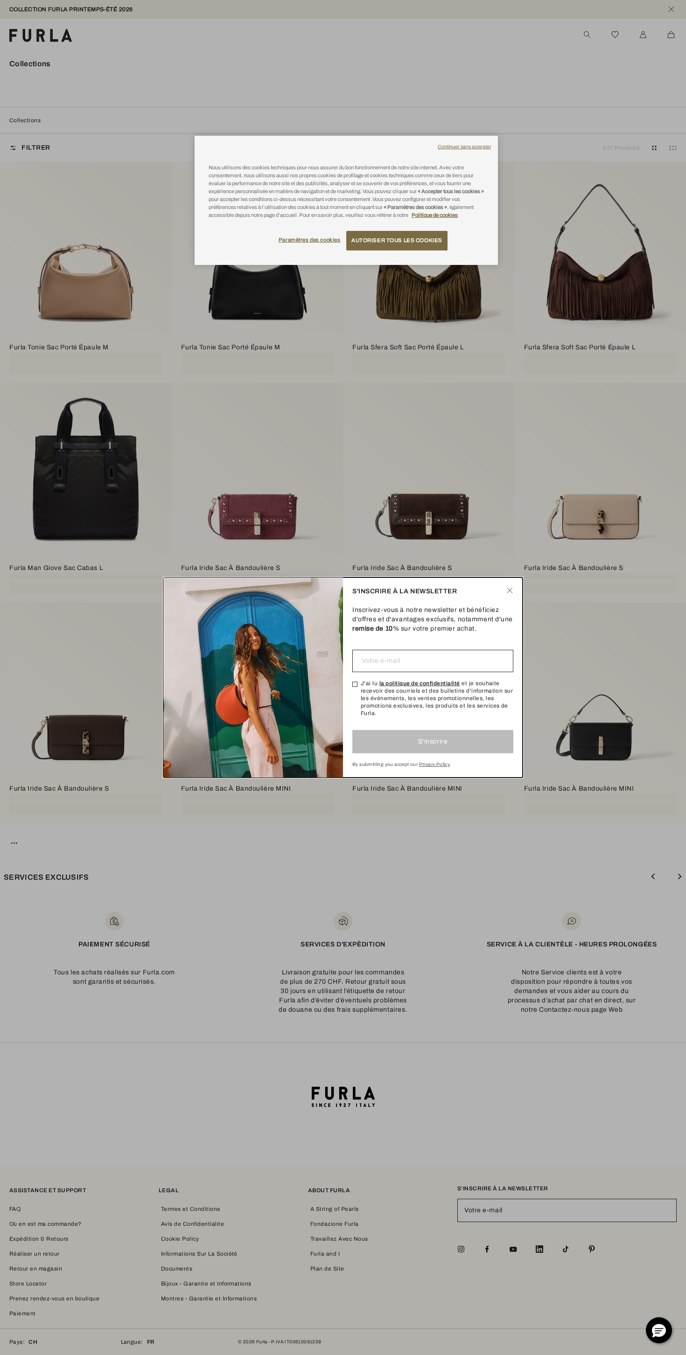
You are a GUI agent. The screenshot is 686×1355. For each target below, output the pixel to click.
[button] (659, 1330)
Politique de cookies (435, 215)
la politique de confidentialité (419, 683)
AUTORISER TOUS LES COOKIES (396, 240)
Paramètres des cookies (310, 240)
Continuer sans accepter (464, 146)
